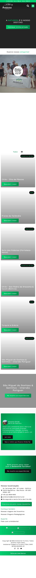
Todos (15, 152)
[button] (33, 5)
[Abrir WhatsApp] (31, 573)
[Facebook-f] (15, 548)
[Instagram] (18, 548)
